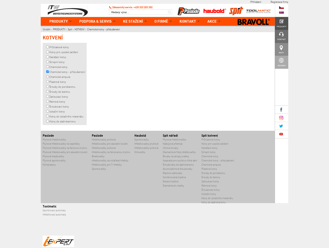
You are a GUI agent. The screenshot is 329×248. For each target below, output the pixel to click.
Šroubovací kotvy (59, 106)
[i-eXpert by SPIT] (58, 246)
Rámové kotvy (57, 101)
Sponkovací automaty (54, 210)
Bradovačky (98, 156)
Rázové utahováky (172, 173)
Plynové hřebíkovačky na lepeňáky (61, 143)
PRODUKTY (58, 21)
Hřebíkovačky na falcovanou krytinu (111, 152)
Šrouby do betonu (59, 91)
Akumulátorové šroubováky (177, 168)
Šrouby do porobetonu (62, 86)
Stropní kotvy (57, 62)
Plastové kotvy (57, 81)
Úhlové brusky (170, 148)
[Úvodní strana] (69, 10)
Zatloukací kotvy (58, 96)
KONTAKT (188, 21)
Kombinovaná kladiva (174, 177)
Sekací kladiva (170, 181)
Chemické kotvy (58, 67)
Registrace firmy (279, 1)
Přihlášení (255, 1)
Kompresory (49, 164)
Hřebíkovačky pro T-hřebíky (107, 164)
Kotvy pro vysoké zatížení (63, 52)
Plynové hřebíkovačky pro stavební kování (65, 152)
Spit (70, 29)
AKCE (212, 21)
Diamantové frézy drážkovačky (179, 152)
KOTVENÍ (80, 29)
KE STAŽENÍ (133, 21)
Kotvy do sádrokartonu (62, 121)
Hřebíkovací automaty (54, 214)
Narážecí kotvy (57, 57)
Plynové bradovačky (53, 156)
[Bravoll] (253, 22)
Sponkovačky (99, 168)
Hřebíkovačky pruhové (104, 139)
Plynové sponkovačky (54, 160)
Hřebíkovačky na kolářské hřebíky (110, 160)
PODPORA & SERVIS (95, 21)
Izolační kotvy (57, 111)
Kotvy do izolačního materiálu (66, 116)
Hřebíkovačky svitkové (104, 148)
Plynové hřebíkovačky (54, 139)
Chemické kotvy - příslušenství (103, 29)
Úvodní (46, 29)
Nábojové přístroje (173, 143)
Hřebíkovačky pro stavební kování (110, 143)
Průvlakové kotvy (59, 47)
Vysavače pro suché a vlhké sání (180, 160)
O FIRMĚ (161, 21)
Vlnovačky (139, 152)
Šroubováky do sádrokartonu (178, 164)
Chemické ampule (59, 76)
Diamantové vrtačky (173, 185)
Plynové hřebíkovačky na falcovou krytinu (65, 148)
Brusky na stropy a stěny (176, 156)
